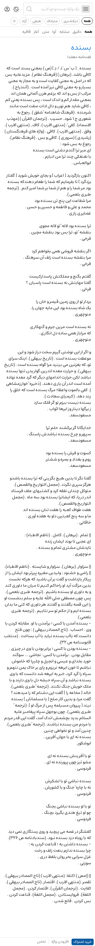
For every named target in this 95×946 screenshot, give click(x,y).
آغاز (36, 31)
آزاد (24, 21)
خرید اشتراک (83, 942)
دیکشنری (71, 21)
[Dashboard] (7, 9)
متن (45, 31)
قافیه (26, 31)
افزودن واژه (60, 941)
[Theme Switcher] (16, 10)
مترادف (52, 21)
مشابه (64, 31)
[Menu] (86, 9)
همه (87, 21)
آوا (54, 31)
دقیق (77, 31)
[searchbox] (56, 9)
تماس (41, 941)
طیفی (36, 21)
